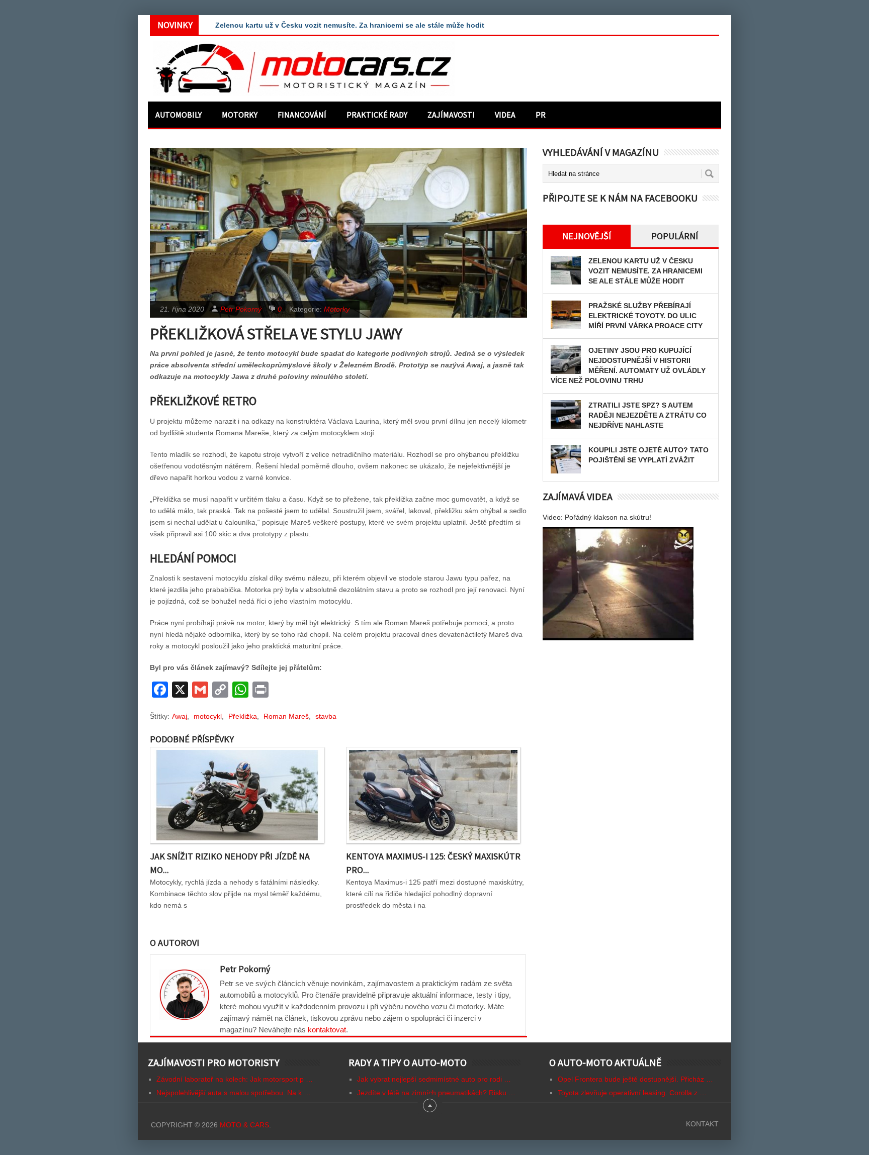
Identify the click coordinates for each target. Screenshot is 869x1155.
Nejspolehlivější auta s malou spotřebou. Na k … (233, 1093)
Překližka (242, 716)
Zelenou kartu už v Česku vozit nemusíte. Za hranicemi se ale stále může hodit (645, 271)
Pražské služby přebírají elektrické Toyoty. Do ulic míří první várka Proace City (645, 316)
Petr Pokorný (241, 309)
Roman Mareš (286, 716)
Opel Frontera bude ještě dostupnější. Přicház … (635, 1079)
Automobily (178, 115)
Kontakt (702, 1124)
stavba (325, 716)
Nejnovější (586, 236)
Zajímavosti (451, 115)
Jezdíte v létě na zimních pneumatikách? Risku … (436, 1093)
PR (541, 115)
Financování (302, 115)
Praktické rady (376, 115)
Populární (674, 236)
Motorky (239, 115)
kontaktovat (327, 1029)
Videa (505, 115)
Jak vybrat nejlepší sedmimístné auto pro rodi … (434, 1079)
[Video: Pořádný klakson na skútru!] (618, 583)
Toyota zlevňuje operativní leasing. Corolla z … (632, 1093)
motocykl (208, 716)
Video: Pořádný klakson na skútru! (597, 517)
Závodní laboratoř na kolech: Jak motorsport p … (234, 1079)
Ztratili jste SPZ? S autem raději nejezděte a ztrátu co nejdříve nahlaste (647, 415)
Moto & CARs (244, 1125)
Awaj (179, 716)
